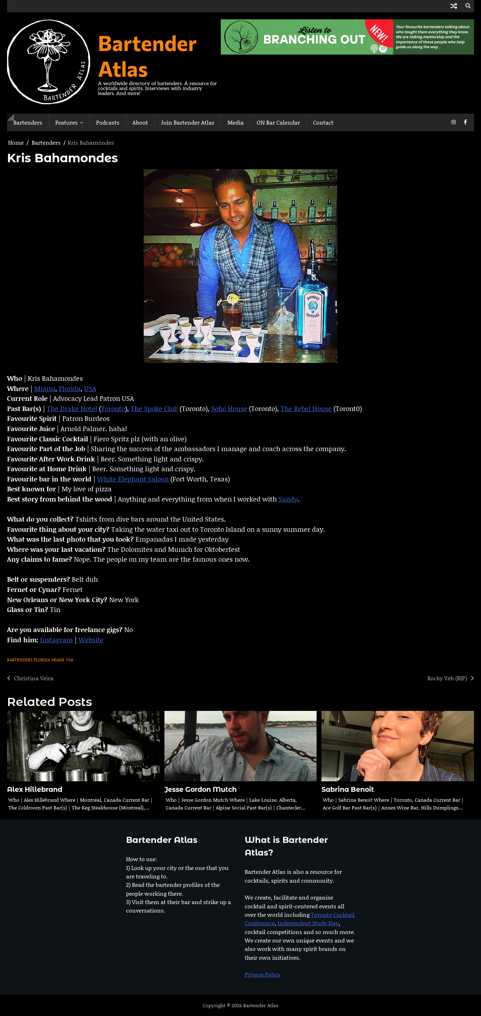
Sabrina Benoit (347, 789)
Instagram (56, 639)
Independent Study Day (308, 923)
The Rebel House (306, 408)
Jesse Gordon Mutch (200, 789)
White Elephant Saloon (133, 479)
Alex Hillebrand (34, 789)
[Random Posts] (453, 6)
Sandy (288, 499)
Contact (323, 122)
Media (235, 122)
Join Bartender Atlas (187, 122)
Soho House (229, 408)
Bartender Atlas (147, 55)
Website (91, 639)
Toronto (113, 408)
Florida (70, 388)
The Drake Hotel (72, 408)
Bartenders (27, 122)
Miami (44, 388)
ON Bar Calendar (278, 122)
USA (90, 388)
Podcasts (107, 122)
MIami (57, 660)
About (140, 122)
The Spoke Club (154, 408)
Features (66, 122)
